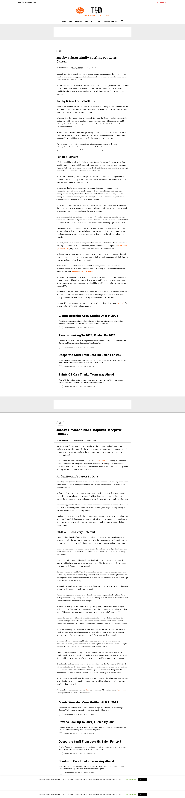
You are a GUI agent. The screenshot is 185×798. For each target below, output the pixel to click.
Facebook (121, 303)
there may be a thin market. (82, 271)
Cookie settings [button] (130, 794)
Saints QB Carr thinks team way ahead (86, 374)
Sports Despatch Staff (73, 327)
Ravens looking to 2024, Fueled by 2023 (87, 335)
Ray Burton (63, 68)
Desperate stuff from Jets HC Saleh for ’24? (90, 355)
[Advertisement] (92, 32)
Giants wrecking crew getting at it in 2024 (88, 316)
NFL (60, 51)
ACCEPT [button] (142, 794)
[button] (122, 21)
